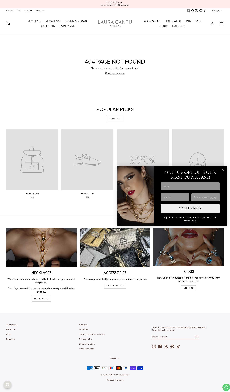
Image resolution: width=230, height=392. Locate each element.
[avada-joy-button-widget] (7, 384)
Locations (39, 10)
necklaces (41, 299)
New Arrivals (53, 21)
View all (115, 119)
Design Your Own (76, 21)
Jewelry (33, 21)
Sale (198, 21)
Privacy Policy (85, 339)
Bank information (87, 344)
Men (188, 21)
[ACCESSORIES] (115, 247)
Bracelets (10, 339)
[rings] (188, 247)
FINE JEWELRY (173, 21)
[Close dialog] (223, 169)
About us (28, 10)
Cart (19, 10)
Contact (10, 10)
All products (11, 325)
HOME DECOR (67, 26)
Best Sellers (48, 26)
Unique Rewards (86, 348)
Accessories (151, 21)
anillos (189, 288)
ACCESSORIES (115, 286)
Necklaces (11, 329)
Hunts (163, 26)
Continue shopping (115, 73)
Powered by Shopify (115, 380)
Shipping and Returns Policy (92, 334)
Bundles (177, 26)
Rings (8, 334)
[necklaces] (41, 247)
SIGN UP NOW (190, 208)
